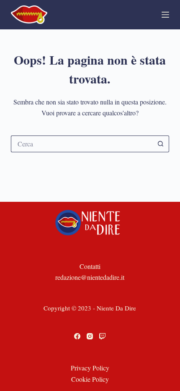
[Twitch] (102, 336)
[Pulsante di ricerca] (160, 144)
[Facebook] (77, 336)
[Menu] (165, 14)
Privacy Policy (90, 367)
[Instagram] (90, 336)
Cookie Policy (90, 379)
